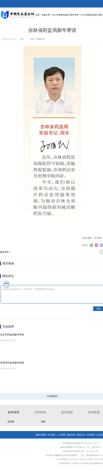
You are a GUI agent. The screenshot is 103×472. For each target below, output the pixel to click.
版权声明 (71, 435)
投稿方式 (81, 435)
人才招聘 (61, 435)
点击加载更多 (52, 396)
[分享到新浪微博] (97, 245)
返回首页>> (5, 252)
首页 (38, 15)
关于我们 (51, 435)
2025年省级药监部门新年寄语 (65, 15)
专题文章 (46, 15)
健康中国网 (41, 435)
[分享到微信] (92, 245)
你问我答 (91, 435)
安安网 (11, 421)
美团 (43, 421)
